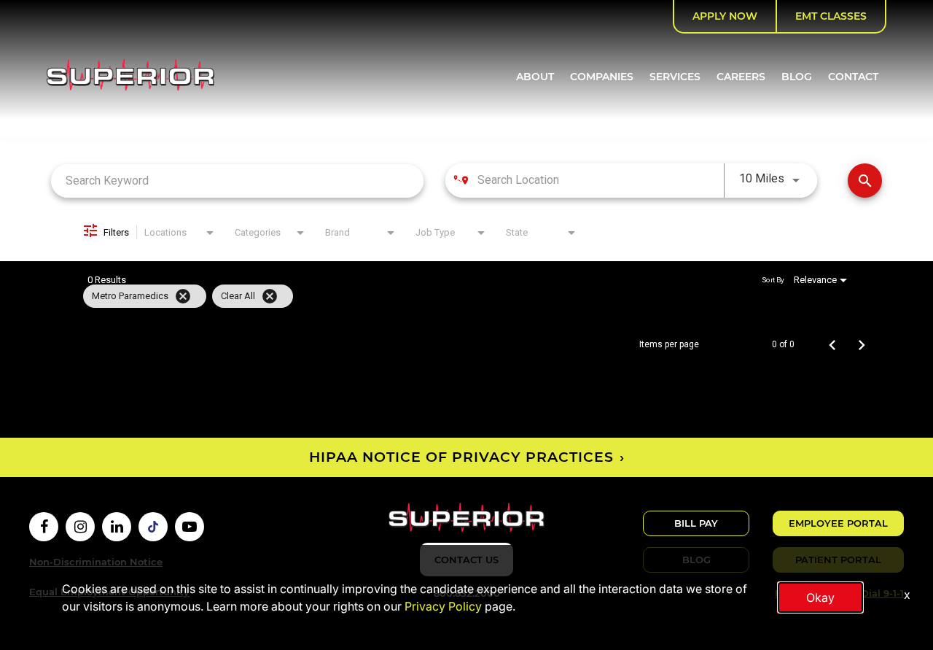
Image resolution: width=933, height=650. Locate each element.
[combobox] (237, 180)
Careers (741, 76)
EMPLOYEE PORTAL (838, 523)
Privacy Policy (443, 606)
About (535, 76)
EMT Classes (831, 16)
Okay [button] (820, 597)
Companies (601, 76)
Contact (853, 76)
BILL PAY (696, 523)
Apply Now (724, 16)
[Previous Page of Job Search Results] (832, 344)
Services (674, 76)
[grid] (438, 296)
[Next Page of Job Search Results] (861, 344)
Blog (796, 76)
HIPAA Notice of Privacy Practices (461, 457)
